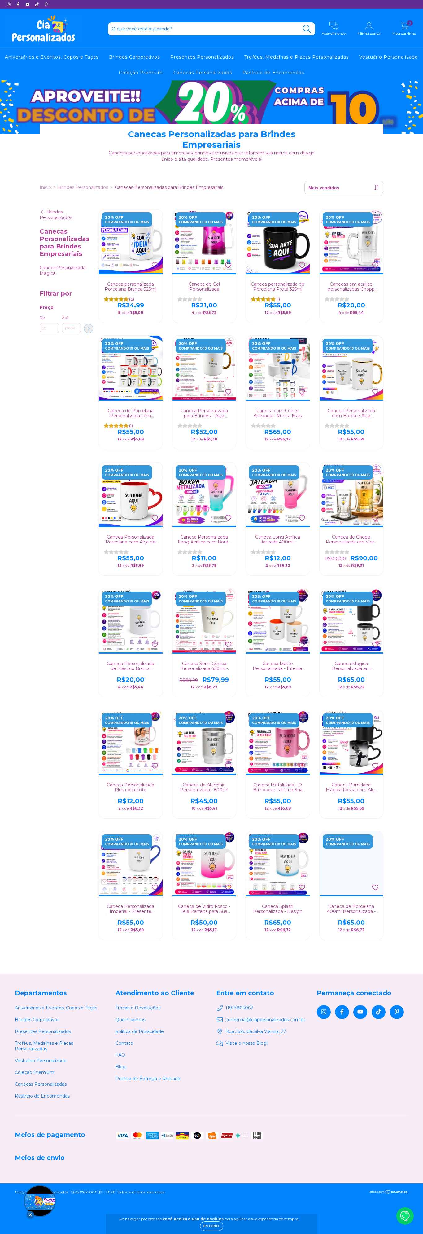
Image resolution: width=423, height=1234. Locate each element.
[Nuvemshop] (388, 1192)
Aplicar (88, 328)
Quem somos (130, 1019)
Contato (124, 1043)
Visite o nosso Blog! (246, 1043)
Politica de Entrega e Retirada (148, 1078)
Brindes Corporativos (134, 57)
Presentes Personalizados (202, 57)
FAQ (120, 1055)
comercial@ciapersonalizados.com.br (265, 1019)
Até (65, 317)
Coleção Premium (141, 72)
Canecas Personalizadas (202, 72)
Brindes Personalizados (83, 187)
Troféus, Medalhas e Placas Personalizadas (296, 57)
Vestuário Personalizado (388, 57)
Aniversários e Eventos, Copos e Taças (51, 57)
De (42, 317)
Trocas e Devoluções (138, 1008)
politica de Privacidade (140, 1031)
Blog (121, 1067)
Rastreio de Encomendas (273, 72)
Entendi (211, 1226)
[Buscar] (307, 29)
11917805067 (239, 1008)
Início (45, 187)
